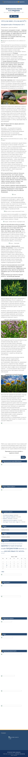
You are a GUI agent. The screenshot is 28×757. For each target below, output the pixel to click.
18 (6, 565)
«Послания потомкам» (8, 515)
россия (7, 551)
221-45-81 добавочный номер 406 (11, 1)
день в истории (17, 543)
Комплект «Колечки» (7, 518)
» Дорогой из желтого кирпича (10, 520)
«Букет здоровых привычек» (9, 516)
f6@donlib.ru (22, 1)
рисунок (2, 551)
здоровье (4, 546)
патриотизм (12, 548)
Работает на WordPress (8, 754)
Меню (15, 16)
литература (18, 546)
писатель (21, 548)
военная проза (8, 543)
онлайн (3, 548)
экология (2, 553)
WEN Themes (14, 755)
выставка (12, 543)
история (11, 546)
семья (12, 551)
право (26, 548)
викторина (3, 543)
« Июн (2, 571)
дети (21, 543)
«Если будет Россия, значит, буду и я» (11, 522)
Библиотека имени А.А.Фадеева (14, 10)
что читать (19, 551)
